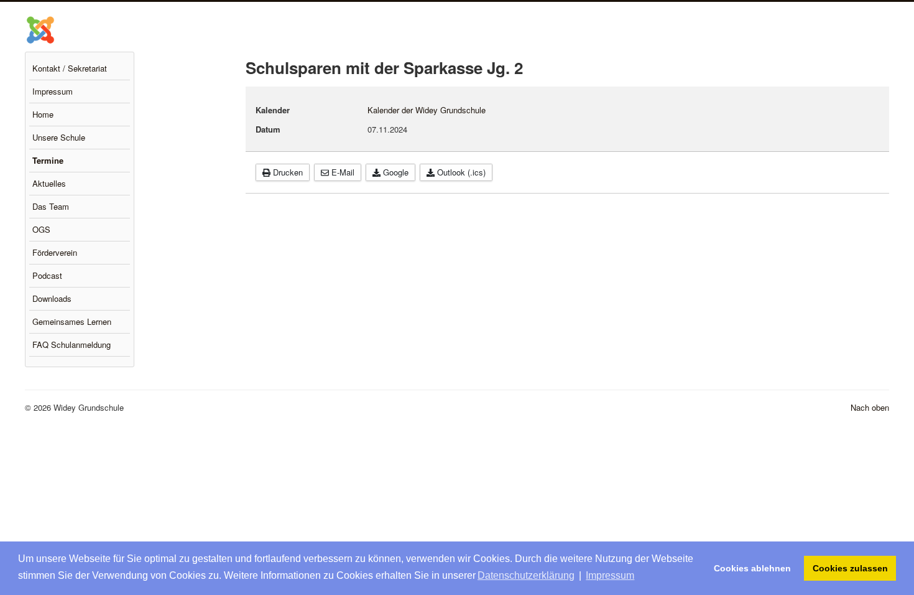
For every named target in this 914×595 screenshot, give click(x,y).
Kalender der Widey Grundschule (426, 110)
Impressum (52, 91)
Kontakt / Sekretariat (69, 68)
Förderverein (54, 252)
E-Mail (341, 172)
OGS (41, 229)
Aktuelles (49, 183)
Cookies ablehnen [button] (752, 568)
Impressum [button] (610, 575)
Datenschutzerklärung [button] (526, 575)
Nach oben (870, 407)
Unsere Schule (58, 137)
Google (395, 172)
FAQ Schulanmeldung (71, 344)
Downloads (52, 298)
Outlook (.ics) (460, 172)
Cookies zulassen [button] (850, 568)
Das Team (50, 206)
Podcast (47, 275)
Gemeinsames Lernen (71, 321)
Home (42, 114)
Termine (47, 160)
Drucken (286, 172)
